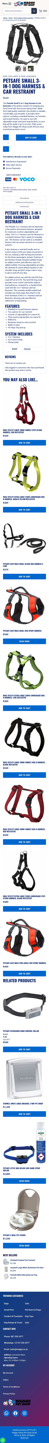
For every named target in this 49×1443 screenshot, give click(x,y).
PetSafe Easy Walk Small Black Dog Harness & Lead (23, 564)
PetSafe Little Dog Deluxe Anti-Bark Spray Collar (21, 1169)
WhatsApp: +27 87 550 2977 (16, 1343)
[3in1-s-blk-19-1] (24, 44)
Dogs (10, 18)
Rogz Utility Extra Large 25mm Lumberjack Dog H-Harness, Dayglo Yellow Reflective (24, 498)
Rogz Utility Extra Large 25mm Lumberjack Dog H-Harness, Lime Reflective (24, 696)
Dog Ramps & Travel (13, 1322)
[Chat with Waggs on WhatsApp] (3, 1440)
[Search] (34, 11)
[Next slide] (32, 68)
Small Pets (9, 1310)
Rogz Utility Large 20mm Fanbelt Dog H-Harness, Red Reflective (24, 830)
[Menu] (7, 3)
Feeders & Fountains (13, 1316)
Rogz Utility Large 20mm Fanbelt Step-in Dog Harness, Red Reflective (22, 431)
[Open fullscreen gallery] (43, 63)
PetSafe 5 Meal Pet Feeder (14, 1235)
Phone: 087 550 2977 (13, 1336)
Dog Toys (29, 1316)
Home (5, 18)
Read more (24, 641)
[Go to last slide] (16, 68)
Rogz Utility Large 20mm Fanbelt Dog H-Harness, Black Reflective (24, 763)
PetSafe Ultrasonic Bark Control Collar (21, 1031)
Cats (27, 1303)
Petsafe (34, 189)
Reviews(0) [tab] (24, 207)
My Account (8, 1373)
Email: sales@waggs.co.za (16, 1349)
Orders (6, 1380)
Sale (27, 1322)
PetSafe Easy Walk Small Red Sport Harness (22, 630)
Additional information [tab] (24, 202)
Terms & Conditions (11, 1387)
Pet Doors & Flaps (33, 1310)
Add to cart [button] (24, 442)
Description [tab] (24, 198)
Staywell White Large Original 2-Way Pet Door (23, 1103)
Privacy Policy (9, 1394)
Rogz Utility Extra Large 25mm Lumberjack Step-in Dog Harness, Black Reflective (24, 897)
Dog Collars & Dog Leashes (23, 18)
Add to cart (31, 137)
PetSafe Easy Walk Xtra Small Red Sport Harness (24, 963)
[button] (18, 68)
